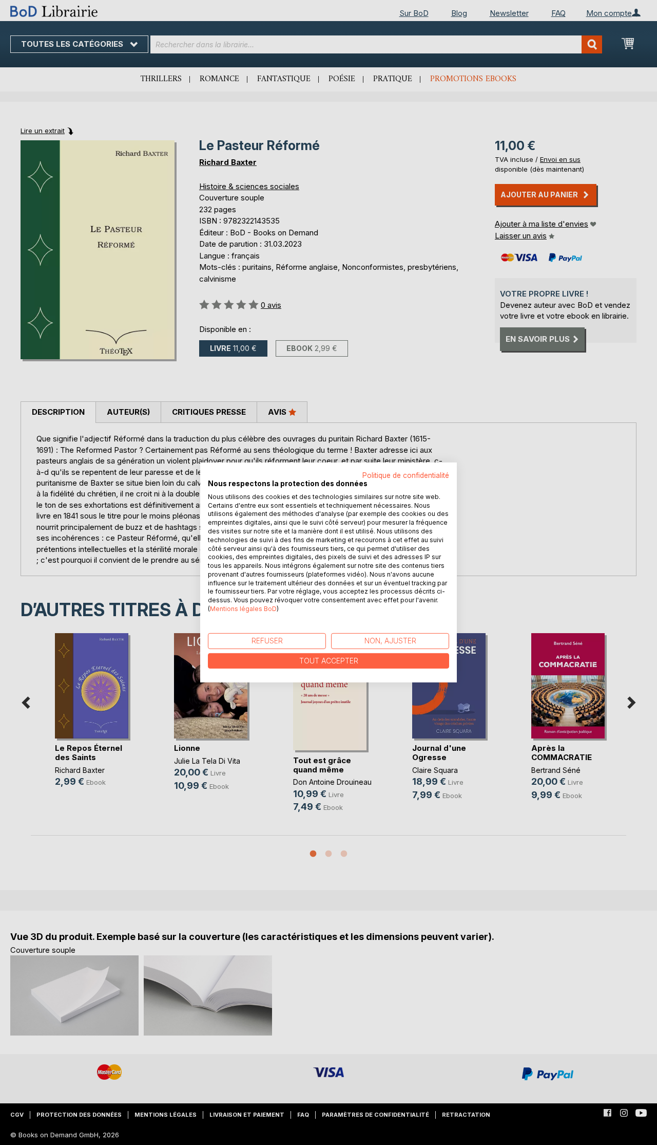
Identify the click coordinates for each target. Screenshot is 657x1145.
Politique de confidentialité (405, 475)
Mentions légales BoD (243, 609)
